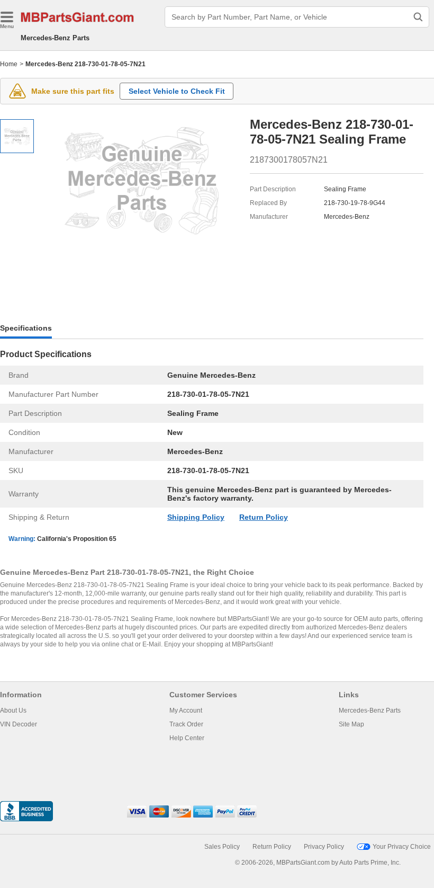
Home (8, 64)
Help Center (186, 738)
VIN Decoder (18, 724)
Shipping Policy (195, 517)
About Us (13, 710)
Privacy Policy (324, 846)
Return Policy (263, 517)
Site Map (351, 724)
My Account (185, 710)
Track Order (186, 724)
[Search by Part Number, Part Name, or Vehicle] (418, 17)
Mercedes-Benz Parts (55, 38)
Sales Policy (222, 846)
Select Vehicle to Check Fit (177, 91)
